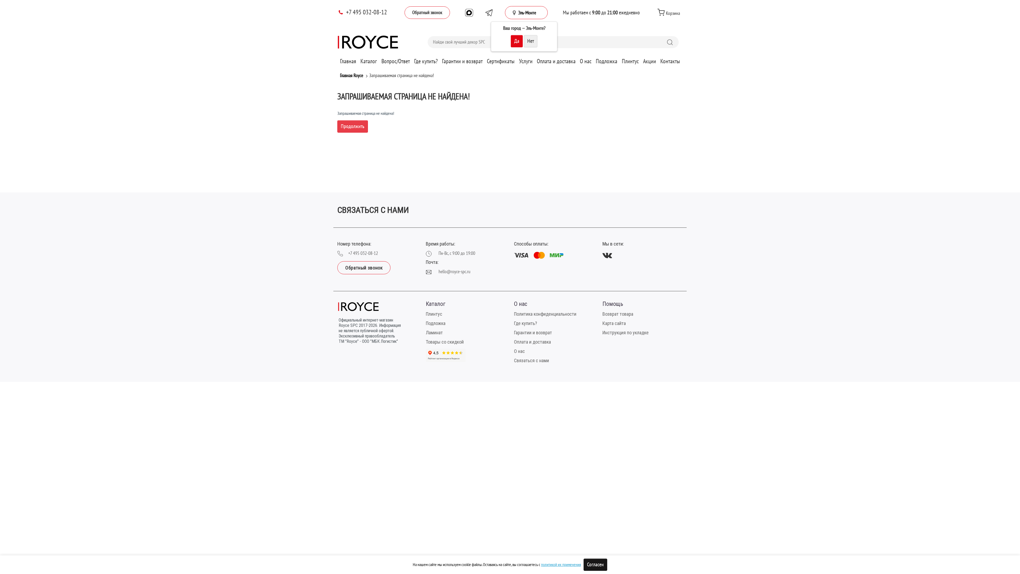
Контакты (670, 61)
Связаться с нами (531, 360)
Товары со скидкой (445, 342)
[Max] (469, 13)
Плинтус (630, 61)
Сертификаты (501, 61)
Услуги (526, 61)
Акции (649, 61)
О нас (586, 61)
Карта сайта (614, 323)
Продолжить (352, 126)
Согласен (595, 565)
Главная (348, 61)
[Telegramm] (489, 12)
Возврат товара (617, 314)
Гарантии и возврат (462, 61)
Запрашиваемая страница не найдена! (401, 75)
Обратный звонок (427, 12)
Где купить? (426, 61)
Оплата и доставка (556, 61)
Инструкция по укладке (625, 332)
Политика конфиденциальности (545, 314)
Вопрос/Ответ (395, 61)
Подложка (606, 61)
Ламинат (434, 332)
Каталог (368, 61)
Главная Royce (351, 75)
